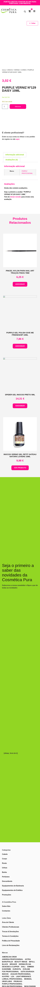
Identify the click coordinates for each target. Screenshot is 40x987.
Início (4, 70)
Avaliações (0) (11, 160)
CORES (23, 70)
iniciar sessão (15, 197)
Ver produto (20, 468)
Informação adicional (14, 155)
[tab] (14, 154)
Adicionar (18, 106)
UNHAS (10, 70)
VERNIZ (17, 70)
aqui (17, 139)
